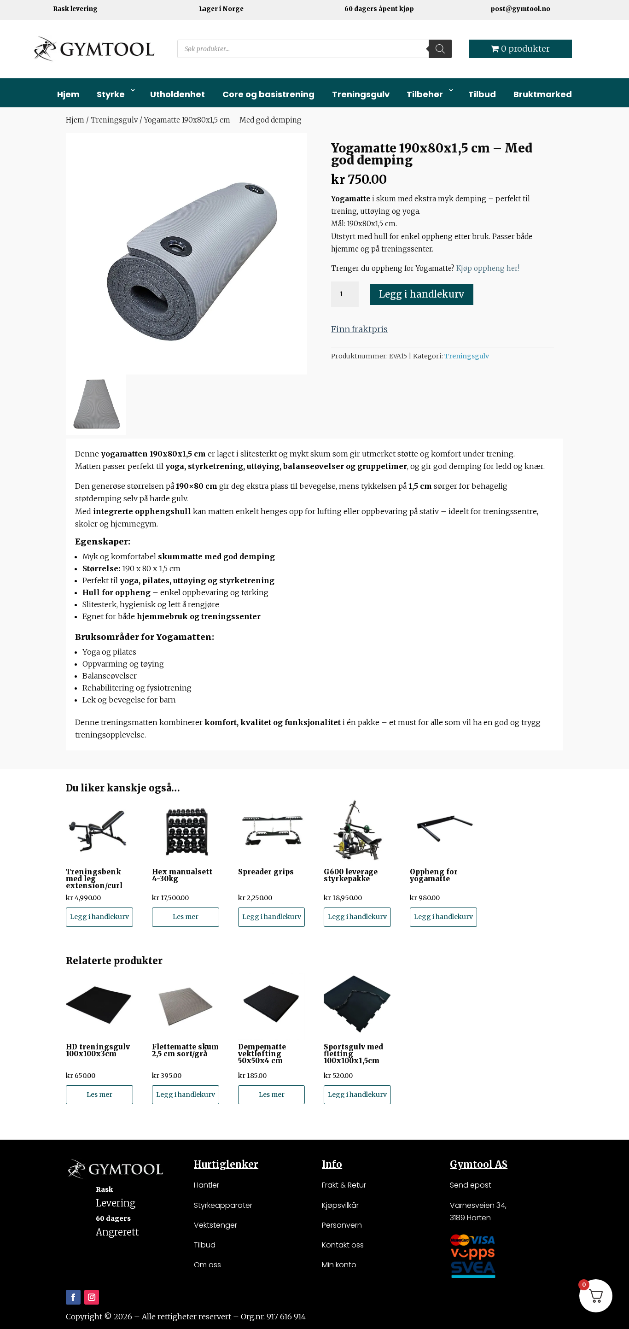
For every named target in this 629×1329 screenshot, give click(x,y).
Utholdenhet (177, 94)
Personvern (342, 1225)
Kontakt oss (343, 1245)
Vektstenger (215, 1225)
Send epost (470, 1185)
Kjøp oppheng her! (487, 268)
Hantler (206, 1185)
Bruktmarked (542, 94)
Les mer (185, 917)
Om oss (207, 1264)
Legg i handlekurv (421, 294)
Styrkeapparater (223, 1205)
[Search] (440, 49)
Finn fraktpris (359, 329)
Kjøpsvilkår (340, 1205)
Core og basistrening (268, 94)
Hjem (68, 94)
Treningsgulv (361, 94)
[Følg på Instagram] (91, 1297)
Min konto (339, 1264)
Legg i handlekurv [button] (99, 917)
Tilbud (482, 94)
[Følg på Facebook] (73, 1297)
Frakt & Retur (344, 1185)
